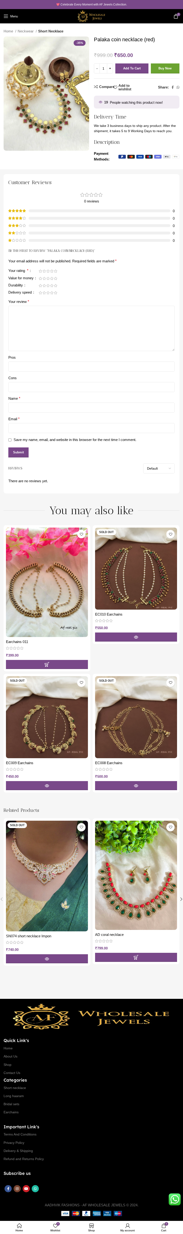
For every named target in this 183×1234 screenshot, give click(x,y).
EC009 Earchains (19, 763)
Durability (16, 285)
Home (9, 31)
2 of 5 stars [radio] (44, 271)
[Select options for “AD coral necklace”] (136, 957)
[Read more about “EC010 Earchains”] (136, 637)
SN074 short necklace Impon (28, 936)
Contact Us (12, 1073)
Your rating (18, 271)
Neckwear (26, 31)
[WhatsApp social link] (178, 87)
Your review (18, 302)
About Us (10, 1056)
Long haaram (14, 1096)
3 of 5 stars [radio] (48, 271)
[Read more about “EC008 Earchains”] (136, 785)
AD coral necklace (109, 935)
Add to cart (132, 68)
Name (14, 398)
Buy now (165, 68)
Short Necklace (50, 31)
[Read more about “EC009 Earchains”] (47, 785)
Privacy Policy (14, 1143)
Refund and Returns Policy (24, 1159)
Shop (7, 1065)
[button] (47, 664)
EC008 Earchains (108, 763)
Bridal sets (11, 1104)
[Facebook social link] (172, 87)
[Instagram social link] (17, 1188)
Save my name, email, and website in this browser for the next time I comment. (75, 440)
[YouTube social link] (26, 1188)
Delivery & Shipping (18, 1151)
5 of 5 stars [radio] (55, 271)
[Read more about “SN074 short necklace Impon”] (47, 958)
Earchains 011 (17, 642)
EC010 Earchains (108, 614)
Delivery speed (20, 292)
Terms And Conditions (20, 1134)
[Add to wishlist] (81, 534)
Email (14, 419)
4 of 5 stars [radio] (52, 271)
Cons (12, 378)
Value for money (21, 278)
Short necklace (15, 1088)
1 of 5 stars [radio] (40, 271)
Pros (12, 357)
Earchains (11, 1112)
